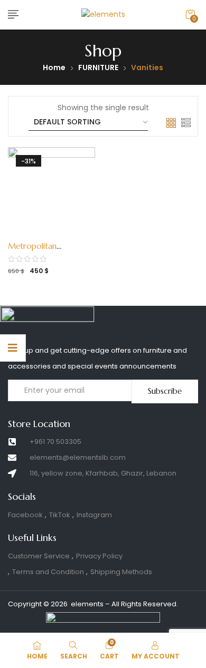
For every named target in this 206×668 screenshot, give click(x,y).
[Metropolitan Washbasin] (51, 190)
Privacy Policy (99, 556)
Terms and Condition (48, 572)
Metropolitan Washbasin (32, 251)
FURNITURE (98, 67)
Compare (61, 243)
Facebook (25, 515)
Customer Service (39, 556)
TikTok (59, 515)
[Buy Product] (44, 243)
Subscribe (165, 391)
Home (54, 67)
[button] (190, 14)
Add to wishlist (26, 243)
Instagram (94, 515)
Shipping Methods (121, 572)
